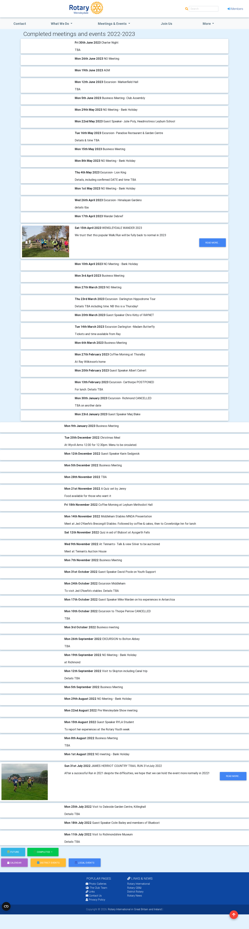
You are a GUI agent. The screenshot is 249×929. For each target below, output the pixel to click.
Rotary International (138, 883)
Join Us (166, 24)
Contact (19, 24)
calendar (16, 862)
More (207, 24)
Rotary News (134, 895)
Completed (44, 851)
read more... (212, 242)
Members (237, 9)
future (14, 851)
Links (92, 891)
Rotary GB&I (134, 887)
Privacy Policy (97, 899)
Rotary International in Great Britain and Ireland (134, 909)
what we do (60, 24)
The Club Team (98, 887)
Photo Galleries (97, 883)
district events (50, 862)
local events (86, 862)
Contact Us (95, 895)
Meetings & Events (112, 24)
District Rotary (135, 891)
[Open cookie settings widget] (6, 906)
